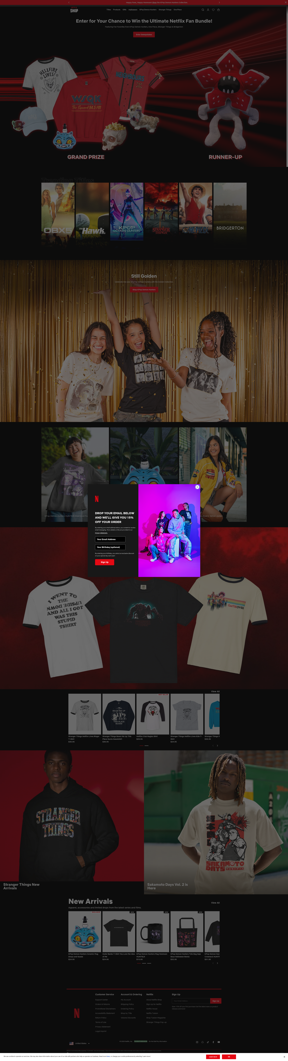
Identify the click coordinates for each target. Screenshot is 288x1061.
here (108, 1056)
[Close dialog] (197, 487)
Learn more (213, 1057)
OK (229, 1057)
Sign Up (104, 562)
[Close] (284, 1056)
